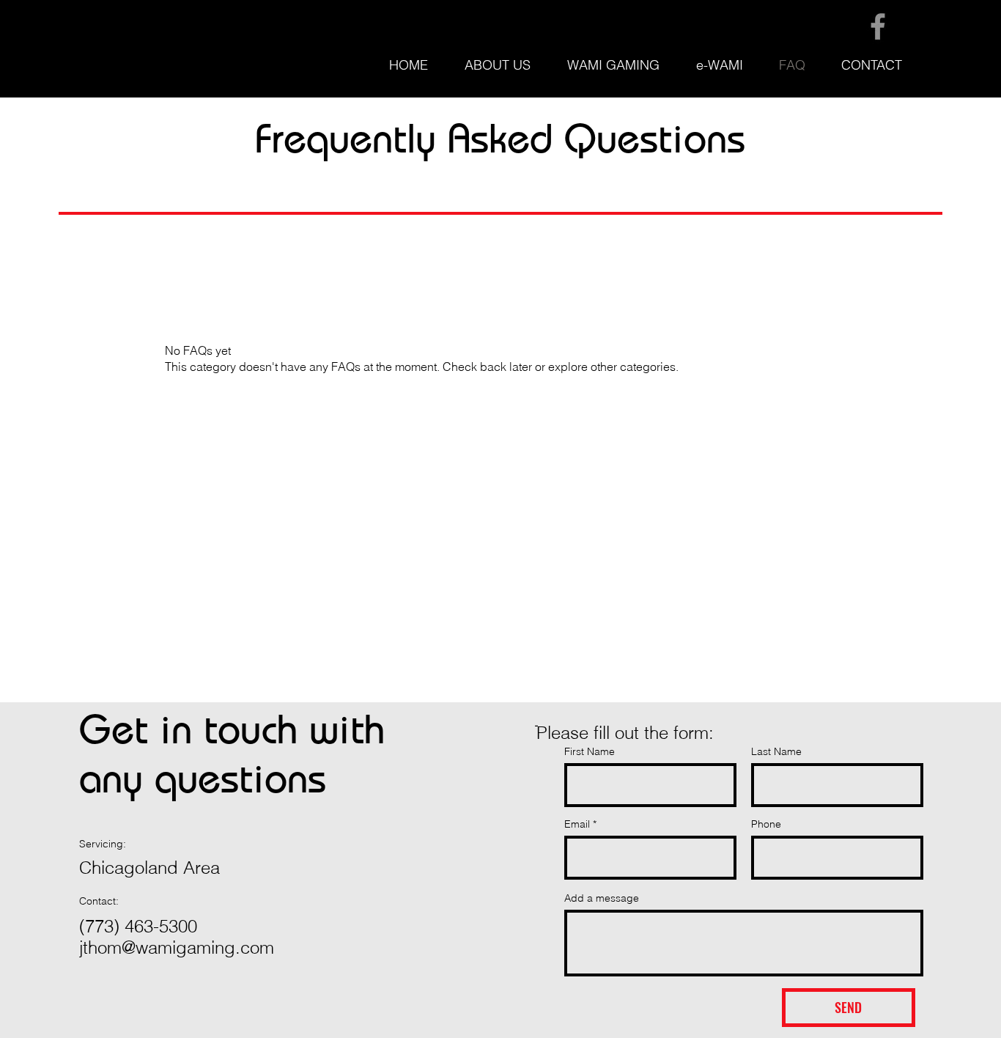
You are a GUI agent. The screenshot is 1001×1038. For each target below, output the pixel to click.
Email (577, 824)
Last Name (776, 751)
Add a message (601, 898)
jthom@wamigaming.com (176, 947)
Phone (766, 824)
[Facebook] (877, 26)
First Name (589, 751)
